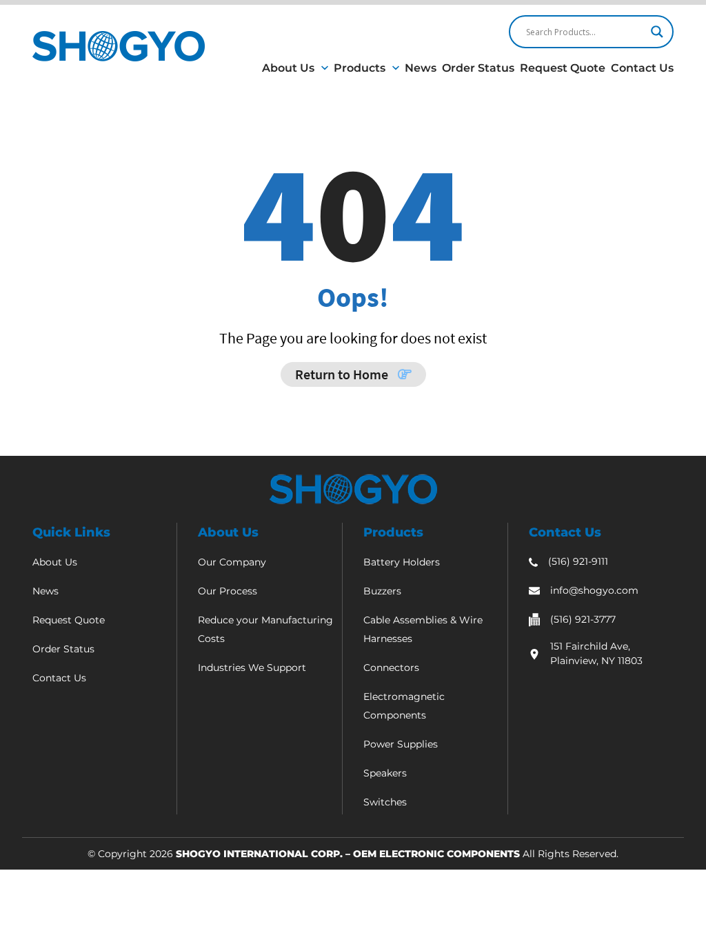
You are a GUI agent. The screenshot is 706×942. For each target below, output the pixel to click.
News (420, 67)
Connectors (391, 667)
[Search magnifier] (657, 31)
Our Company (232, 562)
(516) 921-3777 (583, 619)
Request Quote (562, 67)
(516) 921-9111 (578, 561)
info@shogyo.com (594, 590)
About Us (288, 67)
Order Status (478, 67)
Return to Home (343, 374)
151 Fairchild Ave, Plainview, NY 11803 (596, 653)
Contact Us (642, 67)
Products (359, 67)
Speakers (385, 773)
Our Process (227, 591)
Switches (385, 802)
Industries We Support (252, 667)
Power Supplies (400, 744)
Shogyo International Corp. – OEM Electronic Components (348, 854)
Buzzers (382, 591)
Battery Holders (401, 562)
